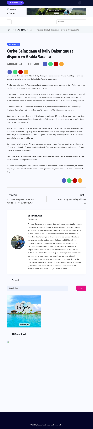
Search (81, 288)
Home (9, 30)
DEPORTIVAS (20, 30)
